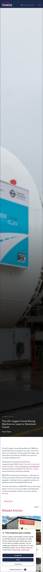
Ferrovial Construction (32, 464)
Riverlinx (5, 493)
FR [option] (25, 5)
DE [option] (29, 5)
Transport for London (31, 469)
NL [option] (33, 5)
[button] (39, 5)
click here (10, 489)
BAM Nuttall (18, 464)
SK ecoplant (9, 467)
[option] (25, 5)
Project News (6, 432)
